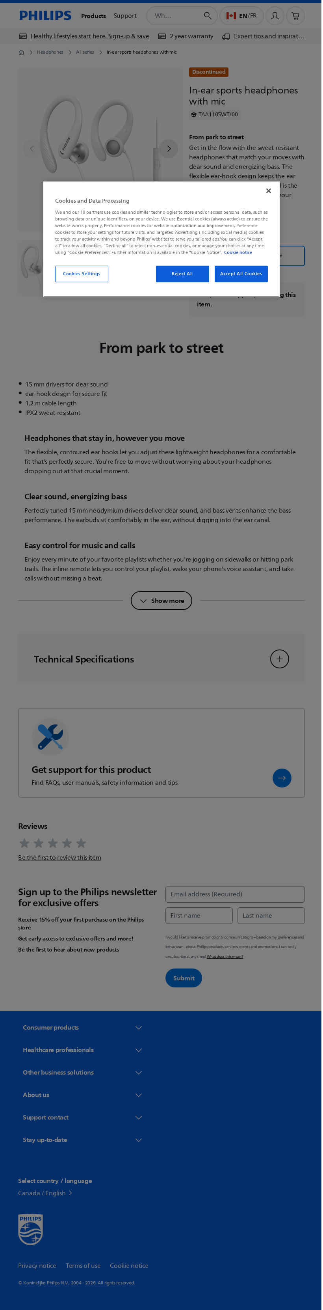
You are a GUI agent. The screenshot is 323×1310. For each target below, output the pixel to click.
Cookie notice (235, 252)
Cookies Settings (78, 274)
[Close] (266, 191)
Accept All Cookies (238, 274)
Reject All (179, 274)
